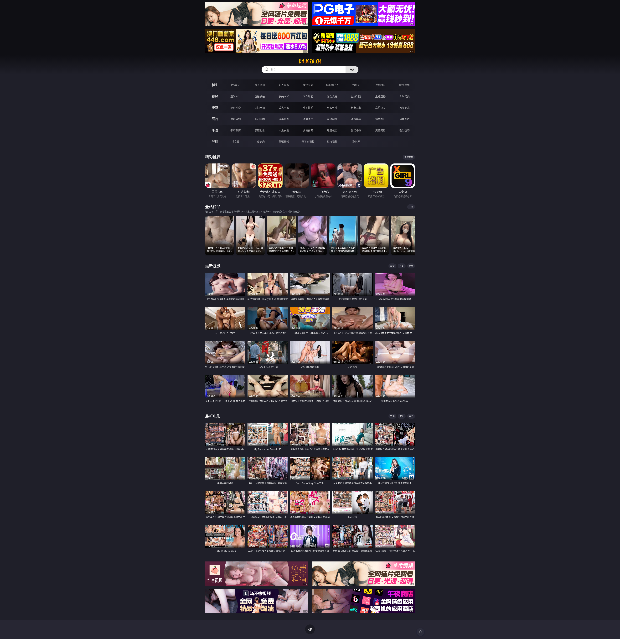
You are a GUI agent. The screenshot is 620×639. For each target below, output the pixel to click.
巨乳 (401, 265)
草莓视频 (284, 141)
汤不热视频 (307, 141)
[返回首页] (420, 632)
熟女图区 (380, 119)
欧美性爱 (308, 108)
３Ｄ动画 (308, 96)
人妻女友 (284, 130)
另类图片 (404, 119)
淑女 (401, 416)
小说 (215, 130)
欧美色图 (284, 119)
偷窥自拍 (235, 119)
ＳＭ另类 (404, 96)
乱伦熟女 (380, 108)
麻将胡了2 (332, 85)
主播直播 (380, 96)
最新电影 (213, 416)
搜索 (352, 69)
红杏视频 (332, 141)
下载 (411, 206)
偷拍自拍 (259, 108)
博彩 (215, 85)
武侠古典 (308, 130)
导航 (215, 141)
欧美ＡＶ (284, 96)
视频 (215, 96)
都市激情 (235, 130)
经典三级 (356, 108)
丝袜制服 (356, 96)
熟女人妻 (332, 96)
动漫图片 (308, 119)
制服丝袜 (332, 108)
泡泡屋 (356, 141)
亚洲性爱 (235, 108)
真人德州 (259, 85)
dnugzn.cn (310, 61)
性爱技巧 (404, 130)
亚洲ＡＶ (235, 96)
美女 (392, 265)
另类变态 (404, 108)
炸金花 (356, 85)
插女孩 (235, 141)
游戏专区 (308, 85)
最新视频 (213, 265)
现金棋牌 (380, 85)
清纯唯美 (356, 119)
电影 (215, 107)
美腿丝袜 (332, 119)
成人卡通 (284, 108)
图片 (215, 119)
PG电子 (235, 85)
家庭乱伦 (259, 130)
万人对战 (284, 85)
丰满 (392, 416)
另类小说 (356, 130)
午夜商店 (259, 141)
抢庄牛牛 (404, 85)
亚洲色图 (259, 119)
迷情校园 (332, 130)
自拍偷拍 (259, 96)
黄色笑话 (380, 130)
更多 (411, 265)
